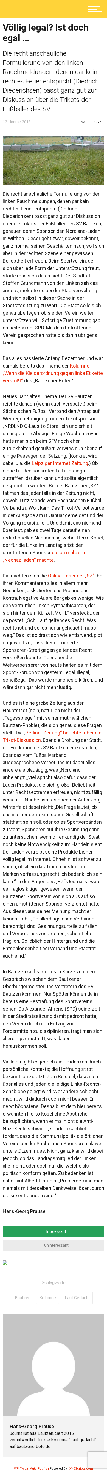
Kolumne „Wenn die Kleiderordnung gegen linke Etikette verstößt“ (53, 373)
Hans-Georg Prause (32, 1426)
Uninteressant (56, 1245)
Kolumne (47, 1297)
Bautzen (22, 1297)
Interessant (56, 1231)
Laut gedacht (77, 1297)
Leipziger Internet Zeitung (60, 463)
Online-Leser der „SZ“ (71, 576)
